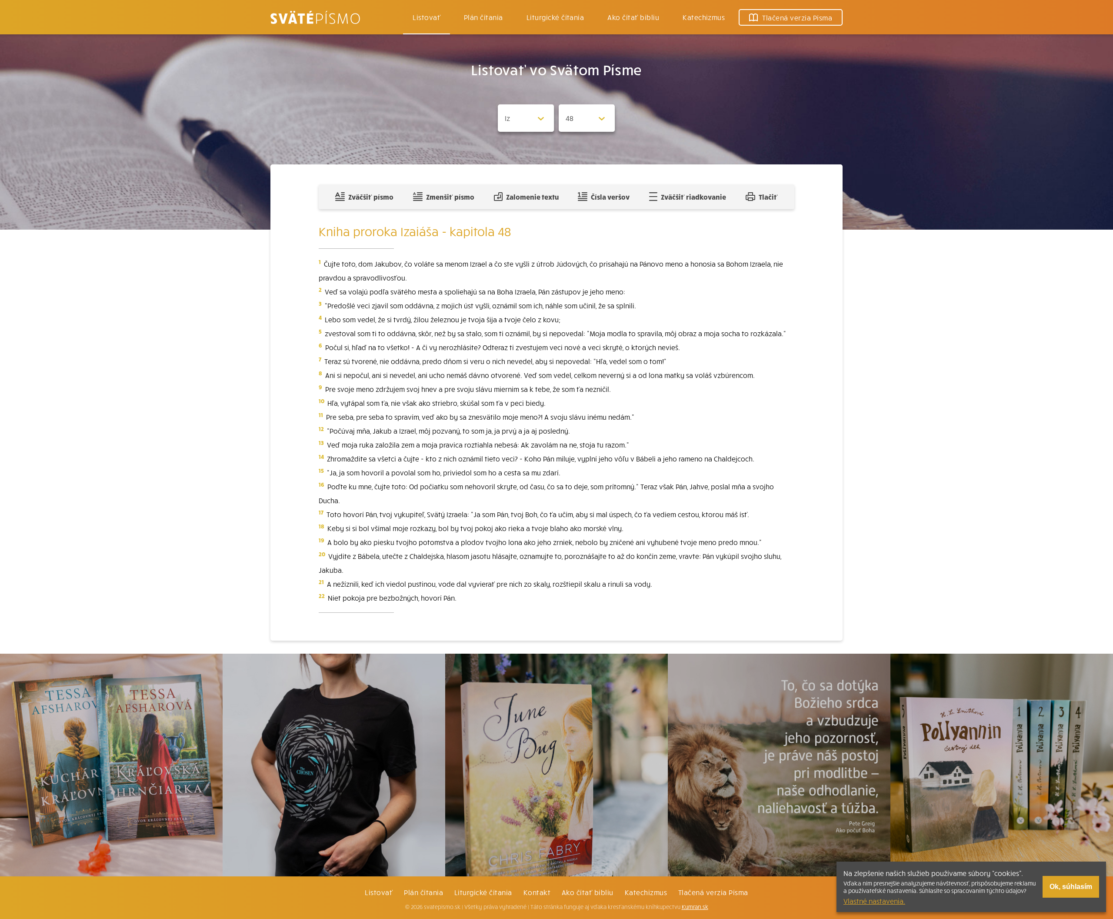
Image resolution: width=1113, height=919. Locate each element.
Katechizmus (704, 17)
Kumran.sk (695, 906)
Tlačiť (768, 196)
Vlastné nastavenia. (874, 900)
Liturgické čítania (555, 17)
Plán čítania (423, 892)
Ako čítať (633, 17)
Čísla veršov (610, 196)
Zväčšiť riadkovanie (693, 196)
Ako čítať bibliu (587, 892)
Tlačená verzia (797, 17)
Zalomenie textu (532, 196)
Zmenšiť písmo (450, 196)
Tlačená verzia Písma (713, 892)
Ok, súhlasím (1071, 886)
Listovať (426, 17)
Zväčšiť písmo (370, 196)
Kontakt (536, 892)
